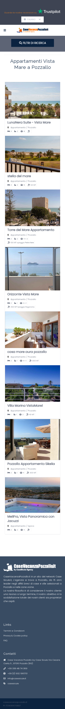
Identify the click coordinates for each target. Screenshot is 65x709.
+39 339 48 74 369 (17, 668)
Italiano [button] (32, 19)
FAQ (5, 640)
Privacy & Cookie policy (15, 635)
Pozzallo (32, 127)
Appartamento (18, 127)
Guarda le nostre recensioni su (20, 12)
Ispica (31, 525)
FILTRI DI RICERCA (34, 43)
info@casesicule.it (17, 678)
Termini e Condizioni (13, 630)
